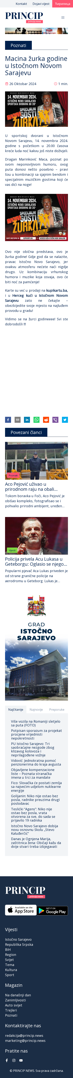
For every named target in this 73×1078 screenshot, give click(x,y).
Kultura (11, 969)
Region (10, 954)
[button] (63, 17)
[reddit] (46, 420)
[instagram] (14, 1061)
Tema (9, 964)
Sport (9, 975)
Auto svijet (13, 1005)
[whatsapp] (36, 420)
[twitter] (65, 420)
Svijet (9, 959)
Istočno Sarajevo (18, 939)
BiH (8, 949)
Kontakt (21, 4)
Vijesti (12, 550)
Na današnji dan (18, 995)
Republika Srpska (19, 944)
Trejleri (11, 1010)
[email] (18, 420)
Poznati (13, 475)
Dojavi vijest (41, 4)
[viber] (55, 420)
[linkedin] (27, 420)
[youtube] (21, 1061)
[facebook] (8, 420)
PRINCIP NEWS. (24, 1071)
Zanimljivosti (15, 1000)
